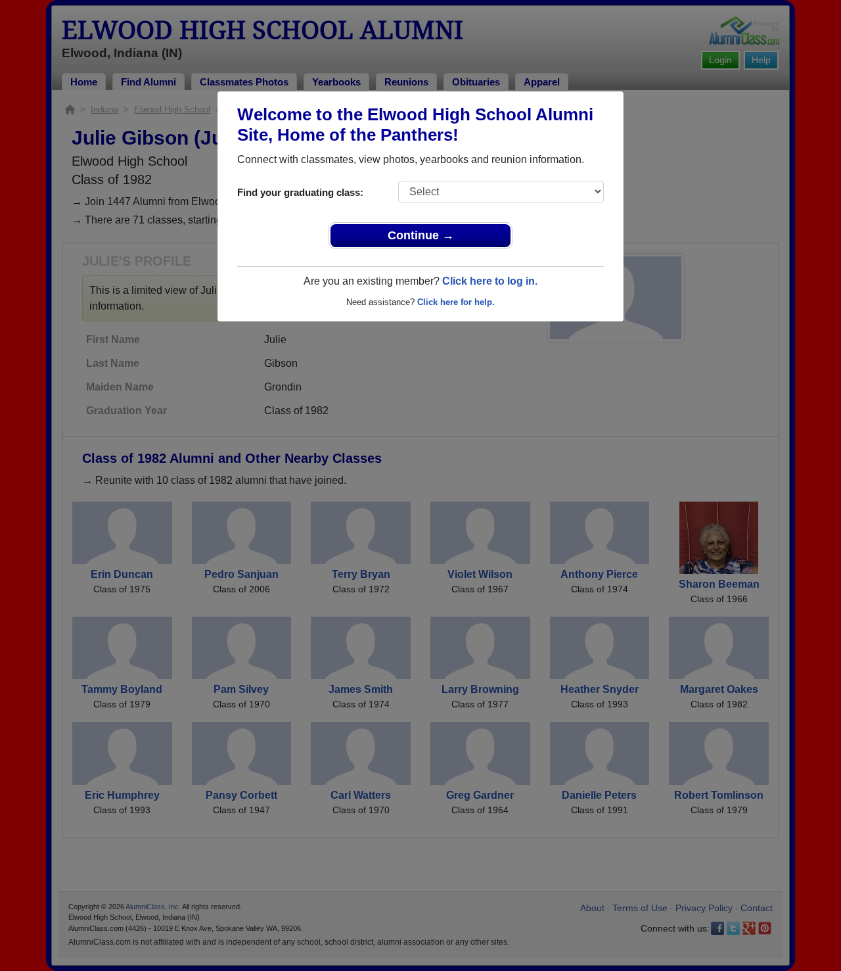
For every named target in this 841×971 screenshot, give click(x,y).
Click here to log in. (489, 281)
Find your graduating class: (300, 192)
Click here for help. (456, 302)
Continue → (421, 235)
